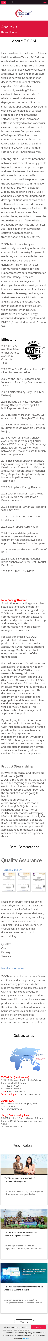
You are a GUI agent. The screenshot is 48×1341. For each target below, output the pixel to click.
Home (4, 32)
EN (4, 2)
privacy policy (28, 1338)
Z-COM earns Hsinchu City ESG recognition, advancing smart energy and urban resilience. (23, 1193)
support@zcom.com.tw (30, 1094)
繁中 (13, 2)
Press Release (24, 1145)
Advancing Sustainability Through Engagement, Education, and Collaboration (23, 1247)
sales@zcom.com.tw (16, 1091)
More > (24, 1322)
